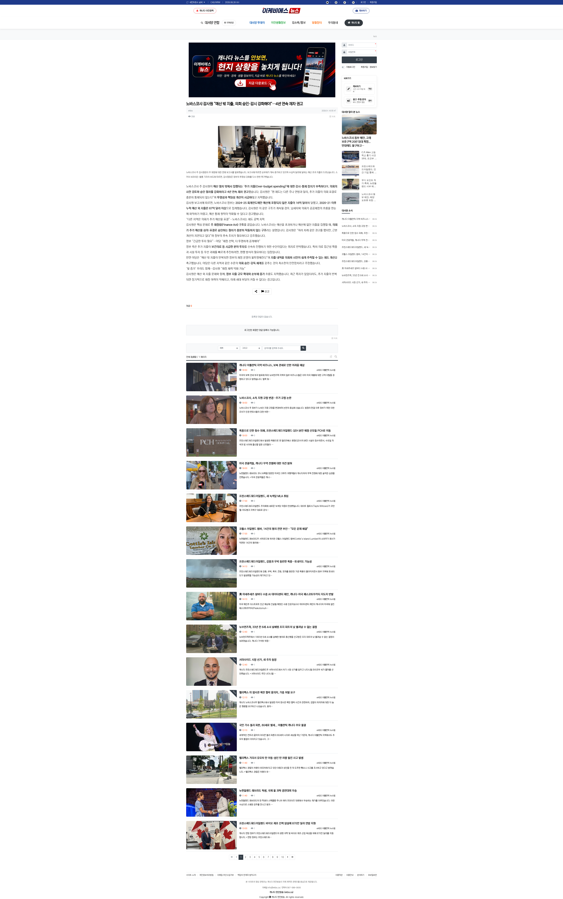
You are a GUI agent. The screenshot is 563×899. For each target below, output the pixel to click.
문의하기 (360, 875)
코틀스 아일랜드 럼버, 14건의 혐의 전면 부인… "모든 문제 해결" (273, 528)
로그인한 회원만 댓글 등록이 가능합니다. (262, 330)
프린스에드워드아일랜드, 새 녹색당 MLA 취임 (263, 496)
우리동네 (333, 22)
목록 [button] (333, 116)
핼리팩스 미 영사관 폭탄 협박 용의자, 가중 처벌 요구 (267, 692)
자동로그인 (350, 67)
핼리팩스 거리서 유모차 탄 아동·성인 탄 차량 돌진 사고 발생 (271, 758)
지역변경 (230, 23)
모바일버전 (372, 875)
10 (282, 857)
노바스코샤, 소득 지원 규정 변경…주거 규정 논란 (265, 398)
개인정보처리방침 (206, 875)
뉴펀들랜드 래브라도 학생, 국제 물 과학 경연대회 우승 (268, 790)
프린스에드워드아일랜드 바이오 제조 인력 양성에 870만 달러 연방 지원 (277, 823)
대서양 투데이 (257, 22)
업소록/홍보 (299, 22)
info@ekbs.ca (274, 888)
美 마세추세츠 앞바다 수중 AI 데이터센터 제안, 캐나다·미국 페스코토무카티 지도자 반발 (286, 594)
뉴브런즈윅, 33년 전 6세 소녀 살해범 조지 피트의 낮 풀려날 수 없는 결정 (278, 627)
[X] (353, 2)
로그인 (363, 2)
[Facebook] (344, 2)
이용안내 (349, 875)
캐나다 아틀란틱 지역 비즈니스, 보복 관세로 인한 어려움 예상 (272, 365)
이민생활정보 (278, 22)
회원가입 (373, 2)
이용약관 (338, 875)
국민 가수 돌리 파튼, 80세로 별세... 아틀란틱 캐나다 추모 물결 (272, 725)
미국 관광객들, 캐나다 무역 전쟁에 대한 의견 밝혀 (265, 463)
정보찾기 (373, 67)
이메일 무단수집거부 (225, 875)
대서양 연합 (212, 23)
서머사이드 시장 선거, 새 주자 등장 (258, 659)
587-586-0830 (294, 888)
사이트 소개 (191, 875)
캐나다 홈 (355, 22)
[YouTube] (327, 2)
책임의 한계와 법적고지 (247, 875)
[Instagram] (336, 2)
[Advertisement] (359, 333)
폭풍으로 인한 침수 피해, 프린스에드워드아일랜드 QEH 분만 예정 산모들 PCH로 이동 (285, 430)
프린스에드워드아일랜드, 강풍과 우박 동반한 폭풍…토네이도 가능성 (275, 561)
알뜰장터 (317, 22)
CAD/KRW (213, 2)
